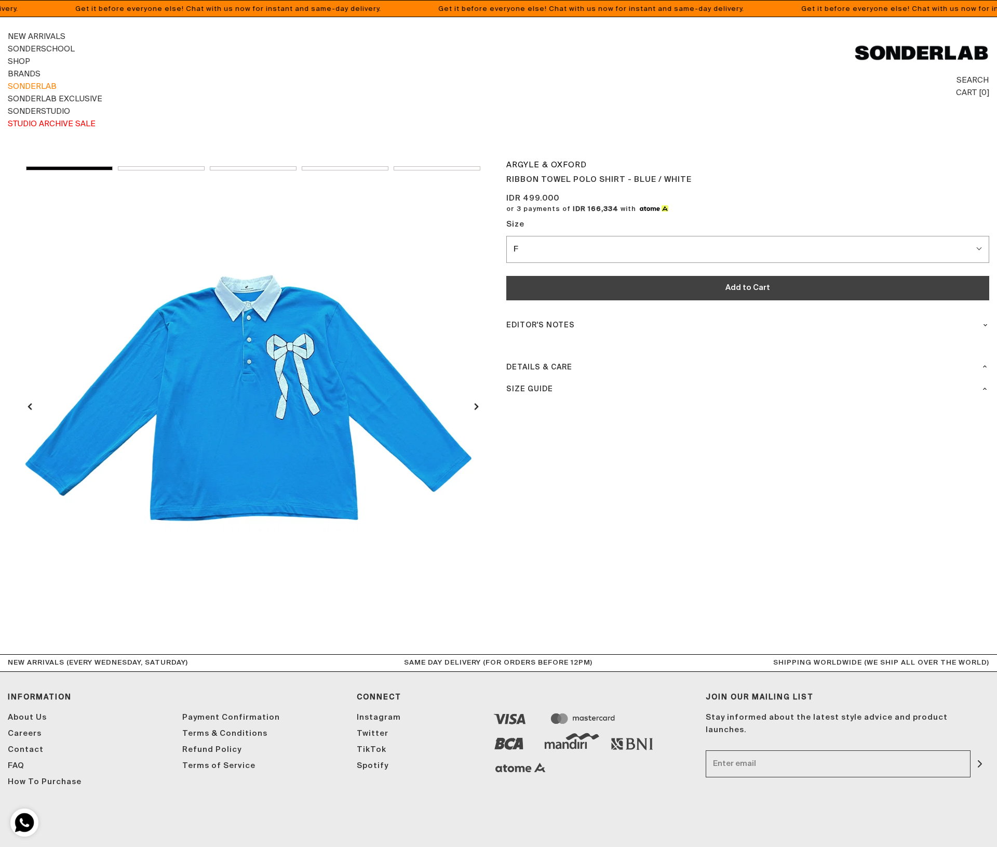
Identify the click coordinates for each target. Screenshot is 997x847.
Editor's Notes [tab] (540, 325)
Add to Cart (747, 288)
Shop (19, 61)
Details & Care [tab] (539, 367)
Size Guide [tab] (529, 389)
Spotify (372, 766)
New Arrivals (36, 36)
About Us (27, 717)
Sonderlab (32, 86)
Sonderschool (41, 48)
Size (515, 224)
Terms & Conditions (224, 733)
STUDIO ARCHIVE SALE (52, 123)
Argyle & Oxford (546, 164)
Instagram (379, 717)
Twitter (372, 733)
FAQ (16, 766)
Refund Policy (211, 749)
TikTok (371, 749)
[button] (69, 168)
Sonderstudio (39, 111)
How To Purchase (45, 782)
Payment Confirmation (231, 717)
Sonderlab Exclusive (55, 98)
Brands (24, 73)
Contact (26, 749)
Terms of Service (218, 766)
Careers (25, 733)
